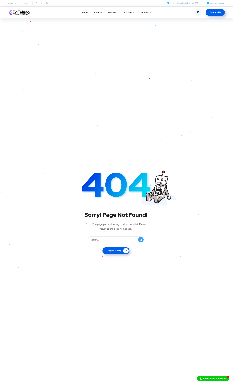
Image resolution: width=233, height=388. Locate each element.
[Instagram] (47, 3)
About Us (98, 12)
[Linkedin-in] (41, 3)
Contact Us (145, 12)
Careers (128, 12)
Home (85, 12)
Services (112, 12)
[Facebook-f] (36, 3)
